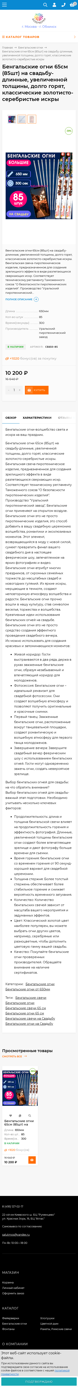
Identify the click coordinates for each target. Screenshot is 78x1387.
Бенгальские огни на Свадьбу (29, 1024)
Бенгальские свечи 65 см (25, 1008)
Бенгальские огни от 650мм (27, 989)
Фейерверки (10, 1318)
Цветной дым (49, 1323)
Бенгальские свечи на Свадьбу (30, 1018)
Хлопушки (47, 1318)
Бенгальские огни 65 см (24, 1013)
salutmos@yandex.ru (16, 1234)
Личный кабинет (13, 1288)
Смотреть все (12, 1056)
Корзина (8, 1282)
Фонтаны (8, 1329)
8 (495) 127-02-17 (12, 1206)
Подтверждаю (39, 1381)
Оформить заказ (13, 1293)
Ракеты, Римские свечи (56, 1329)
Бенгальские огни (30, 47)
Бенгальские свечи (30, 998)
